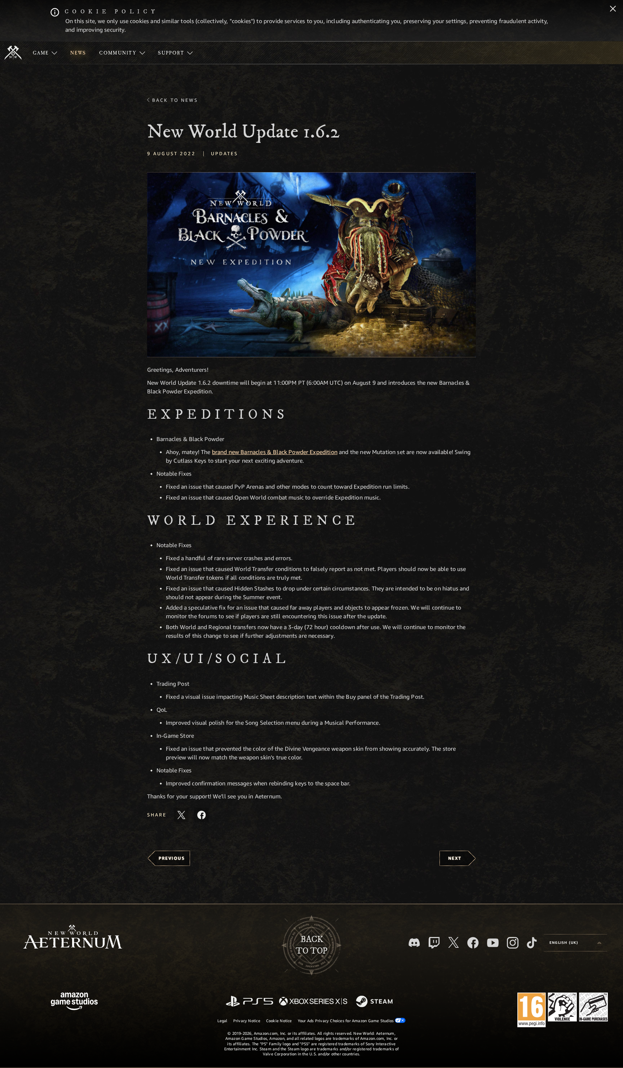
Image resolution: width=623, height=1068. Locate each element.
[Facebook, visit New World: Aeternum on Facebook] (473, 943)
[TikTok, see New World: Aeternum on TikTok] (532, 943)
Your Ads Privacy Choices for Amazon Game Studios (346, 1020)
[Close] (613, 9)
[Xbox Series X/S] (313, 1002)
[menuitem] (45, 52)
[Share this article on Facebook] (201, 815)
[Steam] (375, 1002)
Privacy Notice (246, 1020)
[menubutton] (575, 943)
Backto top (311, 945)
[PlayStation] (249, 1001)
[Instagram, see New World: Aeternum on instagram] (512, 943)
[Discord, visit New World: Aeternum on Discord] (414, 942)
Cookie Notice (279, 1020)
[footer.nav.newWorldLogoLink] (72, 937)
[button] (311, 264)
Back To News (175, 100)
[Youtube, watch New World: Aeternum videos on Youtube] (493, 943)
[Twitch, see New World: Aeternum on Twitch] (434, 943)
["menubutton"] (45, 52)
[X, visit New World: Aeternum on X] (453, 942)
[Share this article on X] (181, 815)
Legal (222, 1020)
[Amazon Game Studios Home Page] (74, 1002)
